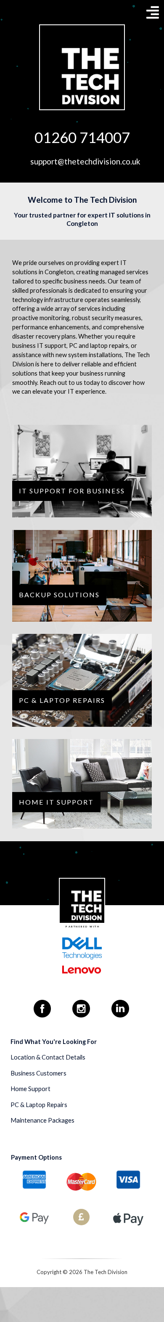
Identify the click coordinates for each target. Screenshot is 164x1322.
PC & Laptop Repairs (39, 1104)
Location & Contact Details (48, 1057)
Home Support (30, 1088)
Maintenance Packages (42, 1120)
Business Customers (38, 1073)
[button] (152, 12)
